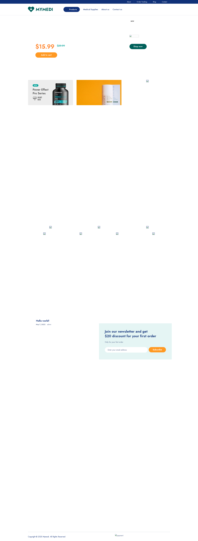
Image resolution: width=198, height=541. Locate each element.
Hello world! (42, 321)
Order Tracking (142, 2)
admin (49, 324)
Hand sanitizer (36, 162)
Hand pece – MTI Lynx (153, 162)
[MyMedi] (50, 92)
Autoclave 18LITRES (123, 200)
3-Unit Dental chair (123, 162)
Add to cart (46, 55)
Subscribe (157, 349)
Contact (164, 2)
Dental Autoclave (150, 200)
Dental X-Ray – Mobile (39, 200)
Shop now (138, 46)
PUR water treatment (67, 162)
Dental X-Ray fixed (66, 200)
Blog (154, 2)
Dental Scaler (92, 200)
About (129, 2)
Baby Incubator (93, 162)
